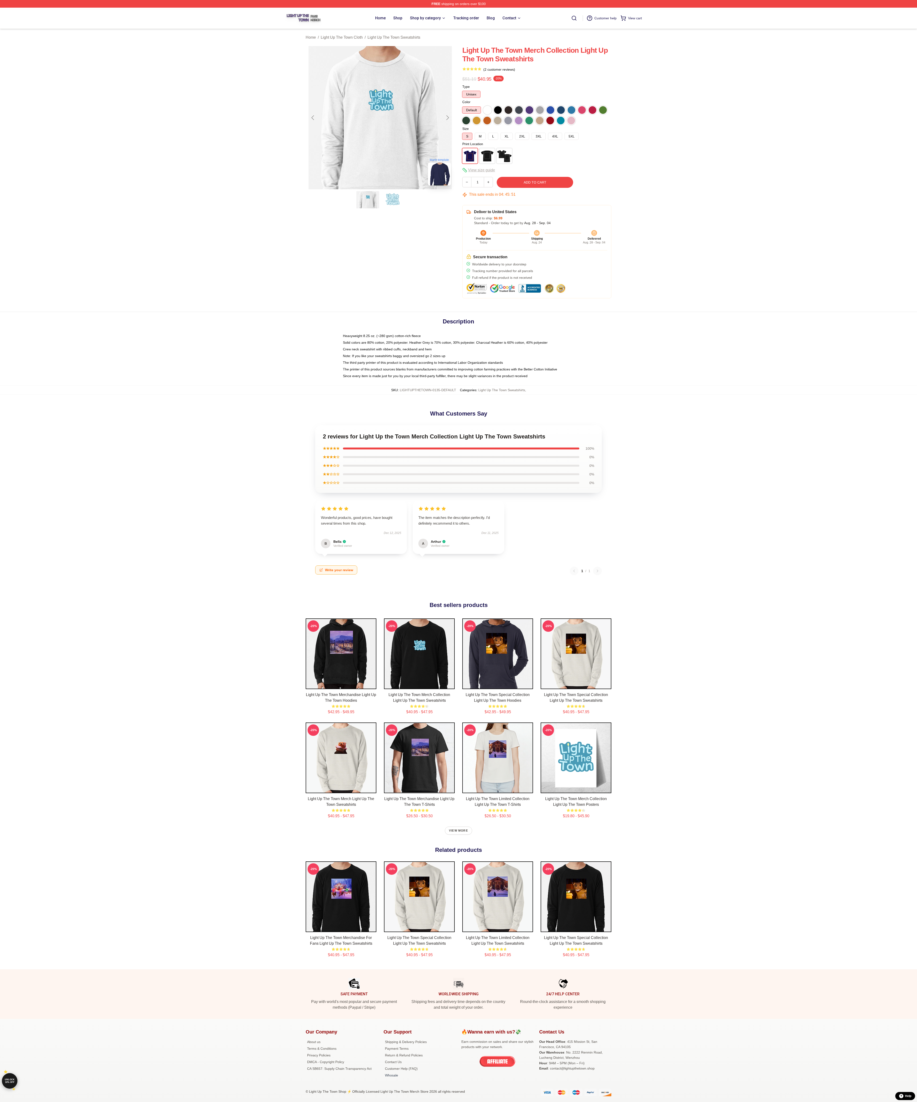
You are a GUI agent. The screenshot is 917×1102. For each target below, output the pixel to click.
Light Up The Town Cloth (342, 37)
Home (311, 37)
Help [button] (908, 1096)
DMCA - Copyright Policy (325, 1062)
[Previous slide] (313, 118)
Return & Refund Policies (404, 1055)
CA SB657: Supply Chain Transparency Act (339, 1068)
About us (313, 1042)
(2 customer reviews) (499, 69)
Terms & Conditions (321, 1048)
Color (466, 102)
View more (458, 830)
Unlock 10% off (10, 1080)
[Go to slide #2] (392, 199)
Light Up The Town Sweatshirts (394, 37)
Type (466, 87)
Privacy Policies (319, 1055)
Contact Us (393, 1062)
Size (465, 129)
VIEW (341, 684)
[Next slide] (447, 118)
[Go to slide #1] (367, 199)
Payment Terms (397, 1048)
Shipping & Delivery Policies (406, 1042)
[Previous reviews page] (574, 571)
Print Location (472, 144)
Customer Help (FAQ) (401, 1068)
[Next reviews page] (597, 571)
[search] (574, 18)
